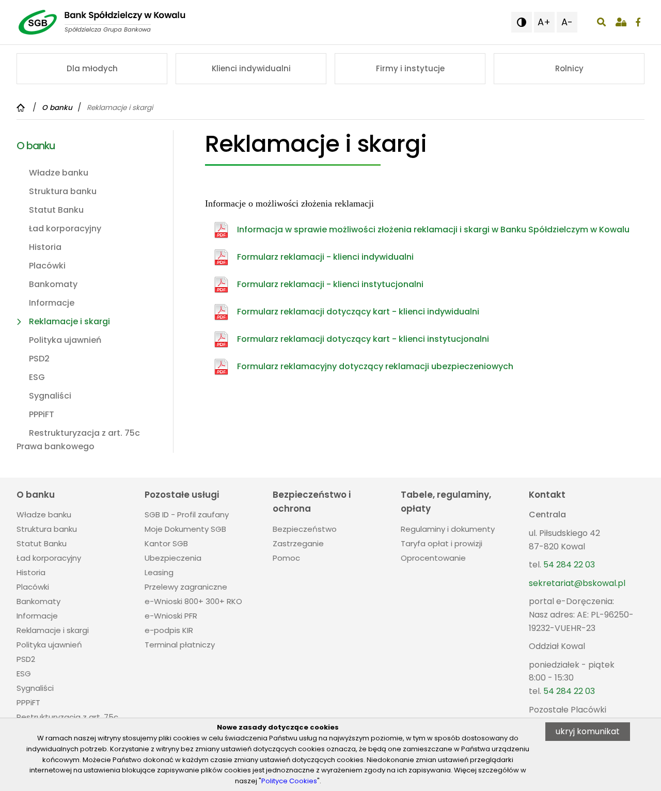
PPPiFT (41, 414)
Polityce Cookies (289, 781)
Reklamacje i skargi (69, 321)
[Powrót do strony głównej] (22, 108)
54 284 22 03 (569, 565)
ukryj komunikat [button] (588, 731)
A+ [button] (544, 21)
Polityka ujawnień (65, 340)
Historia (45, 247)
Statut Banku (56, 210)
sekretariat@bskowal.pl (577, 583)
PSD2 (39, 359)
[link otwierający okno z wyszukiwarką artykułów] (601, 22)
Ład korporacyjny (65, 228)
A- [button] (567, 21)
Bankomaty (53, 284)
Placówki (47, 266)
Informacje (51, 303)
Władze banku (58, 173)
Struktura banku (63, 191)
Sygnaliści (50, 396)
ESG (37, 377)
